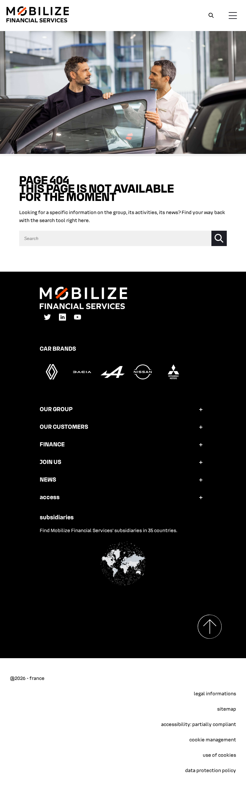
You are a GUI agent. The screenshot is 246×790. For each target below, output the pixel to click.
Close (201, 15)
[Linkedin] (62, 319)
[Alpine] (113, 378)
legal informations (215, 693)
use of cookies (219, 755)
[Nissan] (143, 378)
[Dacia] (82, 378)
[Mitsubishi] (173, 378)
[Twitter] (47, 319)
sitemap (226, 709)
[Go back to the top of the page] (213, 626)
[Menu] (233, 15)
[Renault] (52, 378)
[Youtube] (77, 319)
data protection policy (210, 770)
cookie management (212, 739)
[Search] (211, 15)
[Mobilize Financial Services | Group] (37, 20)
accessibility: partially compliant (198, 724)
